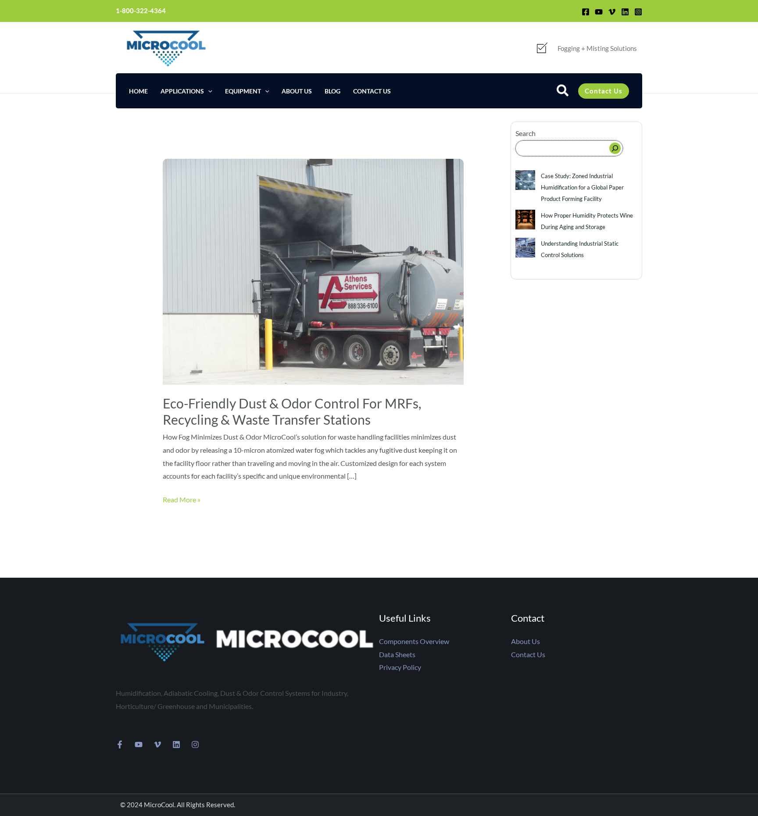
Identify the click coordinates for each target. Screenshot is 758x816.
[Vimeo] (612, 12)
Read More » (181, 498)
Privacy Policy (400, 667)
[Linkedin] (625, 12)
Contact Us (528, 654)
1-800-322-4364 (141, 10)
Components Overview (414, 641)
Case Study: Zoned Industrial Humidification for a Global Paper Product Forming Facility (582, 187)
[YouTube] (599, 12)
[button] (208, 91)
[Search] (615, 148)
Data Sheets (397, 654)
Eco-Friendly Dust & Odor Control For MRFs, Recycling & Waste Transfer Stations (292, 411)
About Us (525, 641)
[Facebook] (586, 12)
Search (525, 133)
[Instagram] (638, 12)
